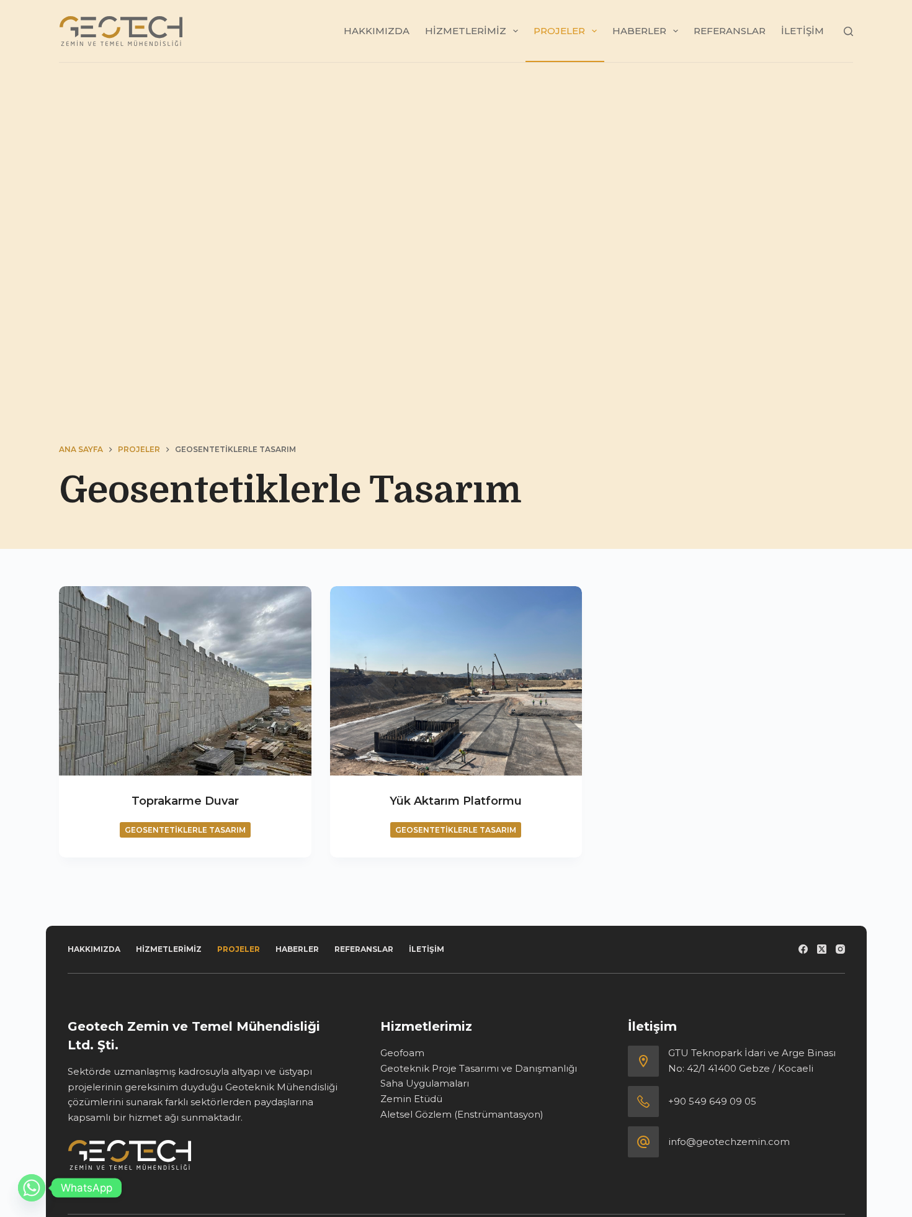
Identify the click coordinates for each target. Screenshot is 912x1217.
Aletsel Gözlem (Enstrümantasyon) (461, 1114)
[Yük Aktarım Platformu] (456, 681)
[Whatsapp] (31, 1187)
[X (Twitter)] (821, 949)
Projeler (559, 31)
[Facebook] (803, 949)
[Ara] (848, 31)
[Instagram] (840, 949)
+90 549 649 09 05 (712, 1101)
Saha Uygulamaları (424, 1083)
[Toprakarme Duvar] (185, 681)
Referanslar (730, 31)
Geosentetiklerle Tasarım (185, 830)
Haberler (639, 31)
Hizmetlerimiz (465, 31)
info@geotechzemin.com (729, 1141)
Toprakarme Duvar (185, 801)
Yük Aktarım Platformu (456, 801)
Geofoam (402, 1053)
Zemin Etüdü (411, 1099)
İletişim (802, 31)
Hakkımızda (376, 31)
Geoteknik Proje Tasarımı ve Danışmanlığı (478, 1068)
